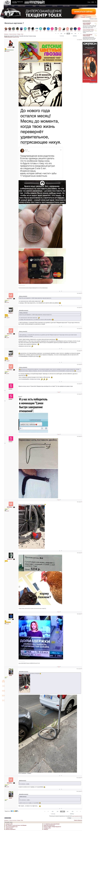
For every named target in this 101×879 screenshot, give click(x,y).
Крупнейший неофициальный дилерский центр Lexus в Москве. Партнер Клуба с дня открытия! (89, 38)
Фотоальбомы (42, 6)
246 (61, 33)
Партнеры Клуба (86, 21)
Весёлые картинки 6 (10, 829)
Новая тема (8, 817)
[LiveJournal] (17, 810)
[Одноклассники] (14, 810)
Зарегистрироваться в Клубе (77, 816)
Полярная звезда (32, 36)
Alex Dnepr (26, 36)
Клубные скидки (21, 6)
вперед (75, 35)
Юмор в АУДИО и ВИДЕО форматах (52, 826)
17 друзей (7, 317)
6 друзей (7, 302)
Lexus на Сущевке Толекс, (87, 23)
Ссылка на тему (15, 37)
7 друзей (7, 623)
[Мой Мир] (16, 810)
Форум (34, 6)
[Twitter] (13, 810)
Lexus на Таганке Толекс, (88, 29)
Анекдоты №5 (9, 824)
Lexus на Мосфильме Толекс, (87, 35)
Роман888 (21, 36)
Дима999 (12, 36)
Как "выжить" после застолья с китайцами (16, 825)
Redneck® (17, 36)
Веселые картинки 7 (14, 23)
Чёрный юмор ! (9, 828)
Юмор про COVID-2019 (49, 825)
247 (65, 33)
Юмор (22, 34)
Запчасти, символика (82, 6)
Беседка (18, 34)
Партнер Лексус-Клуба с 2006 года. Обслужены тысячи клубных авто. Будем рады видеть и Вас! (89, 26)
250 (75, 33)
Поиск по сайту (66, 6)
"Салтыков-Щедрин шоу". (12, 826)
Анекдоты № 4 (47, 828)
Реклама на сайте (93, 18)
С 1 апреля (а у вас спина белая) (51, 824)
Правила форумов (8, 37)
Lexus (13, 6)
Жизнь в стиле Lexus (12, 34)
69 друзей (7, 51)
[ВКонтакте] (11, 810)
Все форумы (6, 34)
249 (72, 33)
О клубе (6, 6)
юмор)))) (46, 829)
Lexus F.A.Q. (54, 6)
